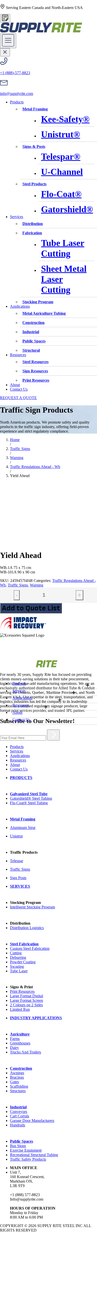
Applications (22, 698)
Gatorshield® (67, 209)
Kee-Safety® (65, 119)
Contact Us (21, 720)
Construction (33, 322)
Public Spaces (34, 341)
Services (19, 691)
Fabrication (32, 233)
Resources (20, 705)
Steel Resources (35, 362)
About (17, 712)
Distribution (32, 224)
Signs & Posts (33, 146)
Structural (31, 350)
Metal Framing (35, 109)
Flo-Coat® (61, 194)
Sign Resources (35, 371)
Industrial (30, 332)
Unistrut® (60, 134)
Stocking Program (37, 302)
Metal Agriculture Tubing (44, 313)
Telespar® (60, 157)
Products (19, 683)
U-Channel (62, 172)
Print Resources (35, 380)
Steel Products (34, 184)
